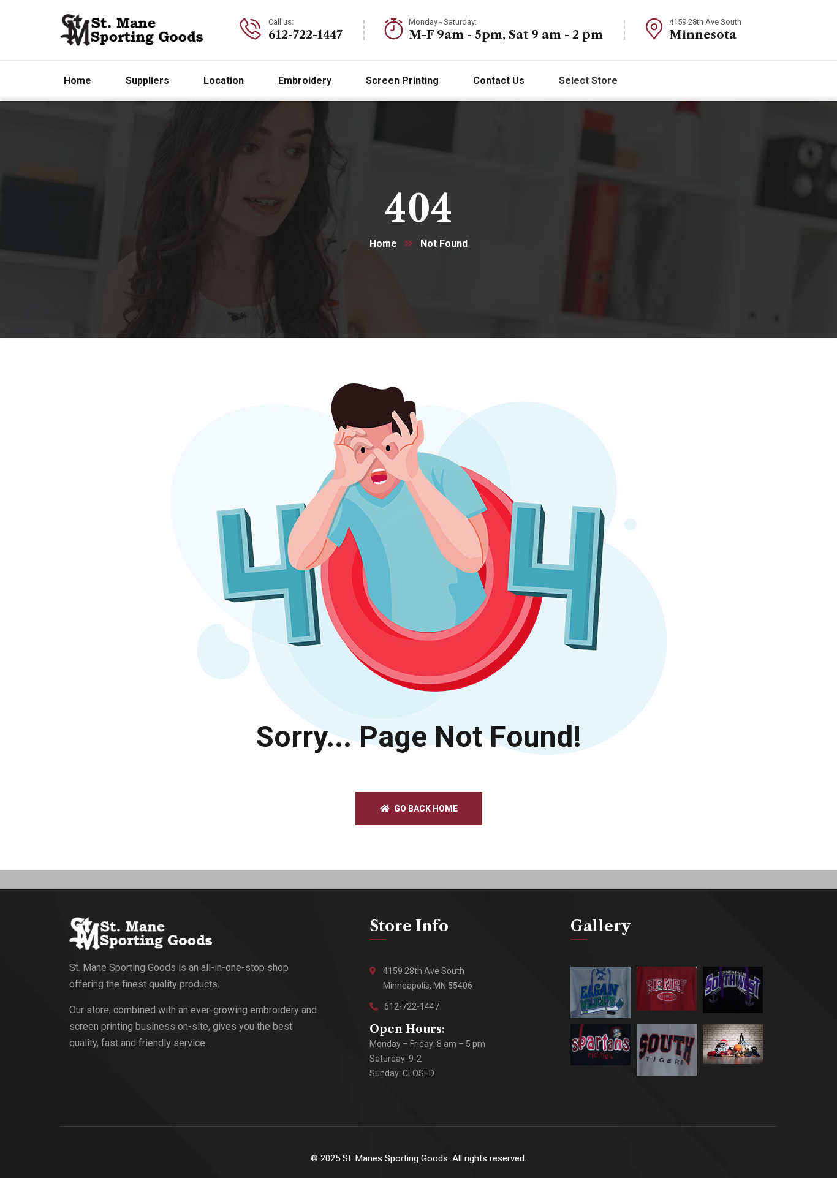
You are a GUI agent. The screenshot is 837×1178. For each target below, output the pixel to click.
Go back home (425, 809)
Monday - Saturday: (443, 21)
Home (383, 243)
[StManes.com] (131, 30)
